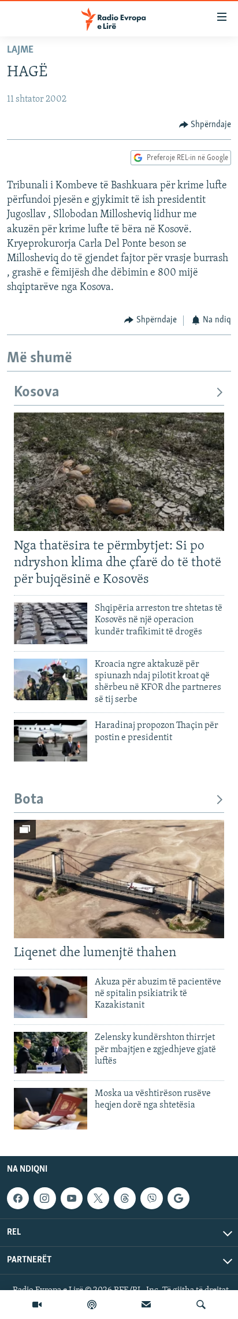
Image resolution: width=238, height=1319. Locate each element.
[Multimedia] (37, 1304)
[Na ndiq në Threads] (125, 1198)
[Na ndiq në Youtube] (72, 1198)
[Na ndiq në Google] (178, 1198)
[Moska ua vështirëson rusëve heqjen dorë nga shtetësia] (50, 1108)
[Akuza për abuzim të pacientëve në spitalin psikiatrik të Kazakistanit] (50, 997)
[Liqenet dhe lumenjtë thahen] (119, 879)
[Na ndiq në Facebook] (18, 1198)
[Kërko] (201, 1304)
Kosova (37, 392)
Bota (29, 800)
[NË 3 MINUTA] (146, 1304)
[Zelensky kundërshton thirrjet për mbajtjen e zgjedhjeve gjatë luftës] (50, 1052)
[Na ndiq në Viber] (151, 1198)
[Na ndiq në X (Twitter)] (98, 1198)
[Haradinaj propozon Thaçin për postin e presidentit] (50, 740)
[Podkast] (92, 1304)
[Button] (205, 124)
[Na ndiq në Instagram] (44, 1198)
